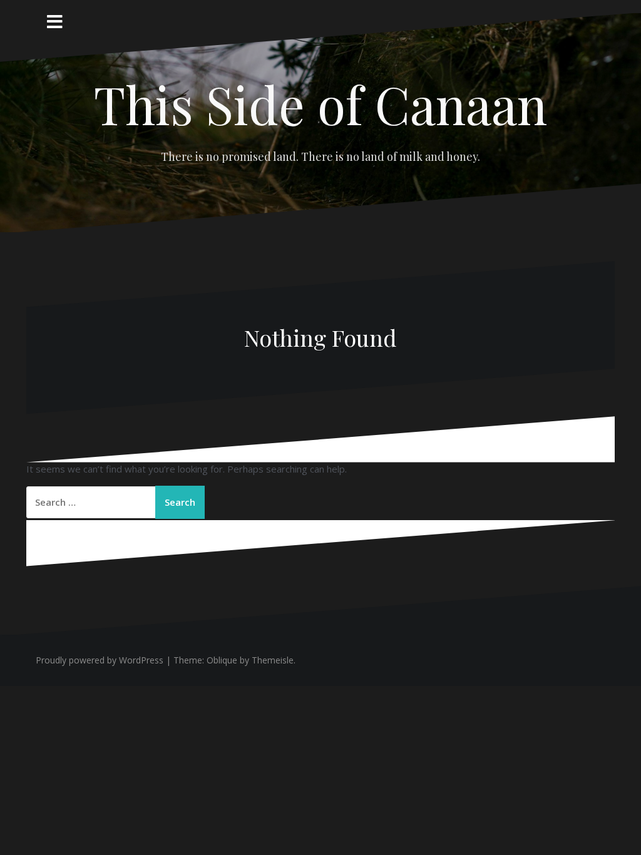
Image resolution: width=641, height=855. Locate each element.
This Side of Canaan (320, 103)
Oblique (222, 660)
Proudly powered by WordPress (99, 660)
